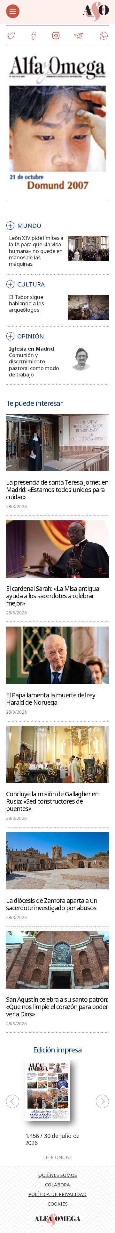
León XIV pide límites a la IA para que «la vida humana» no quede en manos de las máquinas (36, 250)
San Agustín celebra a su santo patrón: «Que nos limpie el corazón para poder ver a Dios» (57, 1006)
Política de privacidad (57, 1194)
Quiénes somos (57, 1175)
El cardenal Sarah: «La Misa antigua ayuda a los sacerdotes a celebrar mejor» (52, 595)
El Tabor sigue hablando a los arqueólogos (26, 303)
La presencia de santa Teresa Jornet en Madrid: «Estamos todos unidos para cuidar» (57, 489)
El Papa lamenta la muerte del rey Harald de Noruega (50, 698)
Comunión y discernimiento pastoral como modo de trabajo (34, 364)
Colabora (57, 1184)
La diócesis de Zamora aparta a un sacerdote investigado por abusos (51, 903)
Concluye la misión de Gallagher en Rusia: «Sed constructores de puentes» (52, 801)
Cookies (58, 1203)
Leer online (57, 1157)
